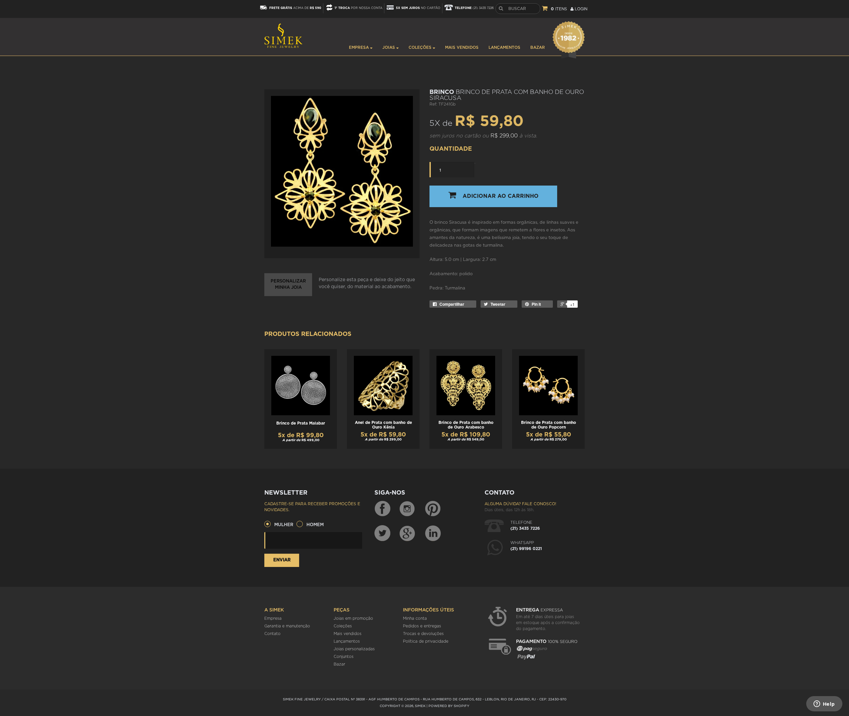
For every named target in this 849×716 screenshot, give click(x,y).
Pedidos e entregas (422, 626)
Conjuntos (344, 657)
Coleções (421, 47)
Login (580, 9)
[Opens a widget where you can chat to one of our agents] (824, 704)
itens (559, 9)
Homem (315, 525)
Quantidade (450, 149)
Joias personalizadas (354, 649)
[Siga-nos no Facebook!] (382, 509)
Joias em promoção (353, 618)
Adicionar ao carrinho (501, 196)
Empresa (359, 47)
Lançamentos (504, 47)
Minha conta (415, 618)
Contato (272, 634)
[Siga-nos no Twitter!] (382, 533)
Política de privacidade (425, 641)
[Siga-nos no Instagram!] (408, 509)
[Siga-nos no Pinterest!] (433, 509)
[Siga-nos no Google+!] (408, 533)
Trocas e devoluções (423, 634)
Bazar (537, 47)
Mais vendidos (462, 47)
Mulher (283, 525)
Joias (389, 47)
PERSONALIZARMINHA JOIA (288, 284)
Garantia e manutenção (287, 626)
